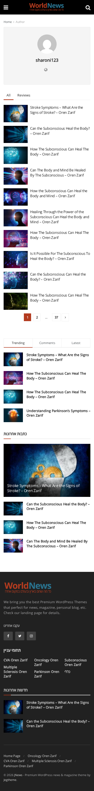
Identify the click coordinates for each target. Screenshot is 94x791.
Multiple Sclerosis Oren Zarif (15, 671)
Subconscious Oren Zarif (76, 662)
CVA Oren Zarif (15, 660)
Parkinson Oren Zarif (46, 673)
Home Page (12, 756)
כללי (67, 671)
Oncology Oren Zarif (46, 662)
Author (20, 22)
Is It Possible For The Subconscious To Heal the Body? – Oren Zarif (60, 256)
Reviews (23, 95)
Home (8, 22)
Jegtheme (10, 780)
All (9, 95)
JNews (18, 775)
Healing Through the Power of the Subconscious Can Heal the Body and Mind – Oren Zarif (59, 216)
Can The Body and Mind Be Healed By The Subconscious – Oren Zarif (58, 172)
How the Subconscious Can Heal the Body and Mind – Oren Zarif (58, 193)
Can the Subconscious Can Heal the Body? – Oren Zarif (58, 277)
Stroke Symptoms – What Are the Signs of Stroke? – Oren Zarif (56, 110)
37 (56, 317)
